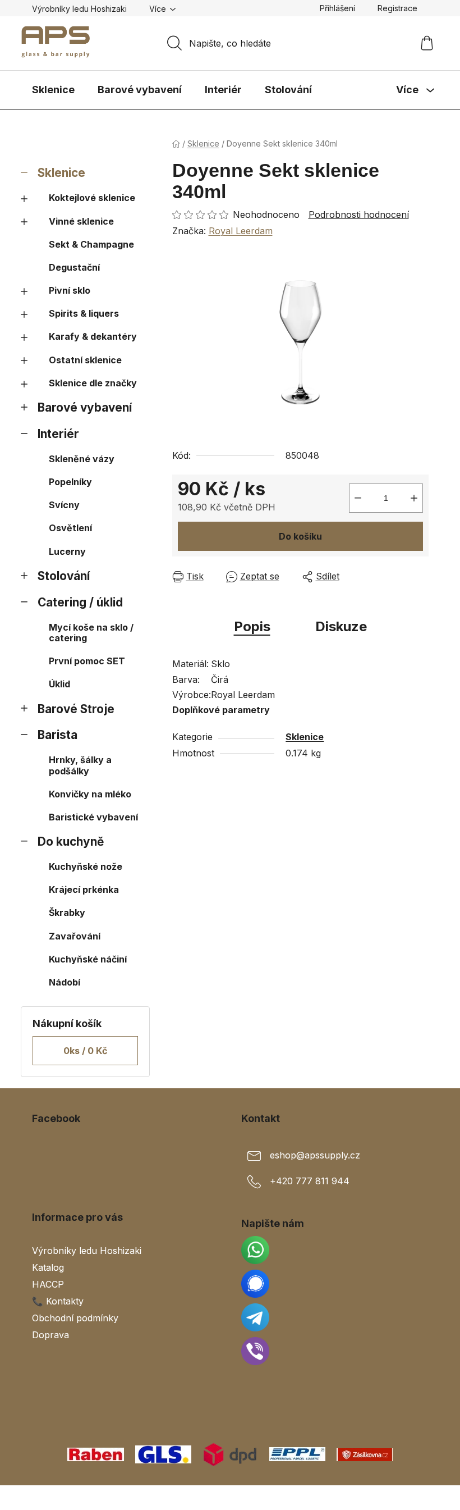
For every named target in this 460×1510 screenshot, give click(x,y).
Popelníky (70, 481)
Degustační (74, 267)
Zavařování (74, 936)
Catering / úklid (80, 602)
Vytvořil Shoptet (394, 1497)
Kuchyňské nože (85, 866)
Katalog (48, 1267)
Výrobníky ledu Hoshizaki (79, 8)
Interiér (58, 434)
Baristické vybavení (93, 817)
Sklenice (61, 173)
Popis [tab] (252, 626)
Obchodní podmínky (75, 1318)
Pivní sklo (69, 290)
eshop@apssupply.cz (315, 1155)
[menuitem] (53, 90)
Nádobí (64, 982)
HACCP (48, 1284)
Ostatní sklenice (85, 360)
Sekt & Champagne (91, 244)
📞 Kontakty (58, 1301)
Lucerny (67, 551)
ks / (85, 1050)
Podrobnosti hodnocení (359, 214)
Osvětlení (70, 527)
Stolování (64, 576)
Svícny (64, 504)
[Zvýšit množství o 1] (414, 498)
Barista (57, 735)
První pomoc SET (87, 661)
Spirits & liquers (84, 313)
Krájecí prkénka (84, 889)
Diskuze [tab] (341, 626)
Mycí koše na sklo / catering (91, 633)
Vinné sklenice (81, 221)
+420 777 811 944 (309, 1181)
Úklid (59, 684)
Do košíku (300, 536)
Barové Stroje (76, 709)
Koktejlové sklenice (92, 197)
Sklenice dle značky (93, 383)
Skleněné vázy (81, 458)
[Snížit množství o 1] (357, 498)
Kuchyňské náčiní (88, 959)
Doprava (50, 1334)
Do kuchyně (71, 841)
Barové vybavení (85, 407)
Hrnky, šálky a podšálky (80, 765)
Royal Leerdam (241, 230)
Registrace (397, 8)
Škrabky (67, 912)
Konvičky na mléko (90, 794)
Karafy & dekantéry (93, 336)
